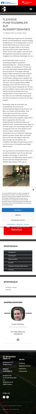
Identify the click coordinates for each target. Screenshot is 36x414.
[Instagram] (7, 397)
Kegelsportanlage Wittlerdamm (18, 266)
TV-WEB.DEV (15, 409)
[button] (33, 190)
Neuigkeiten (12, 252)
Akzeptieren (18, 210)
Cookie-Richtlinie (11, 224)
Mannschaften (12, 259)
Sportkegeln (12, 255)
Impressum (26, 224)
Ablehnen (18, 215)
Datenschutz (19, 224)
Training (11, 269)
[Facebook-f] (4, 397)
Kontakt (10, 262)
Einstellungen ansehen (18, 220)
